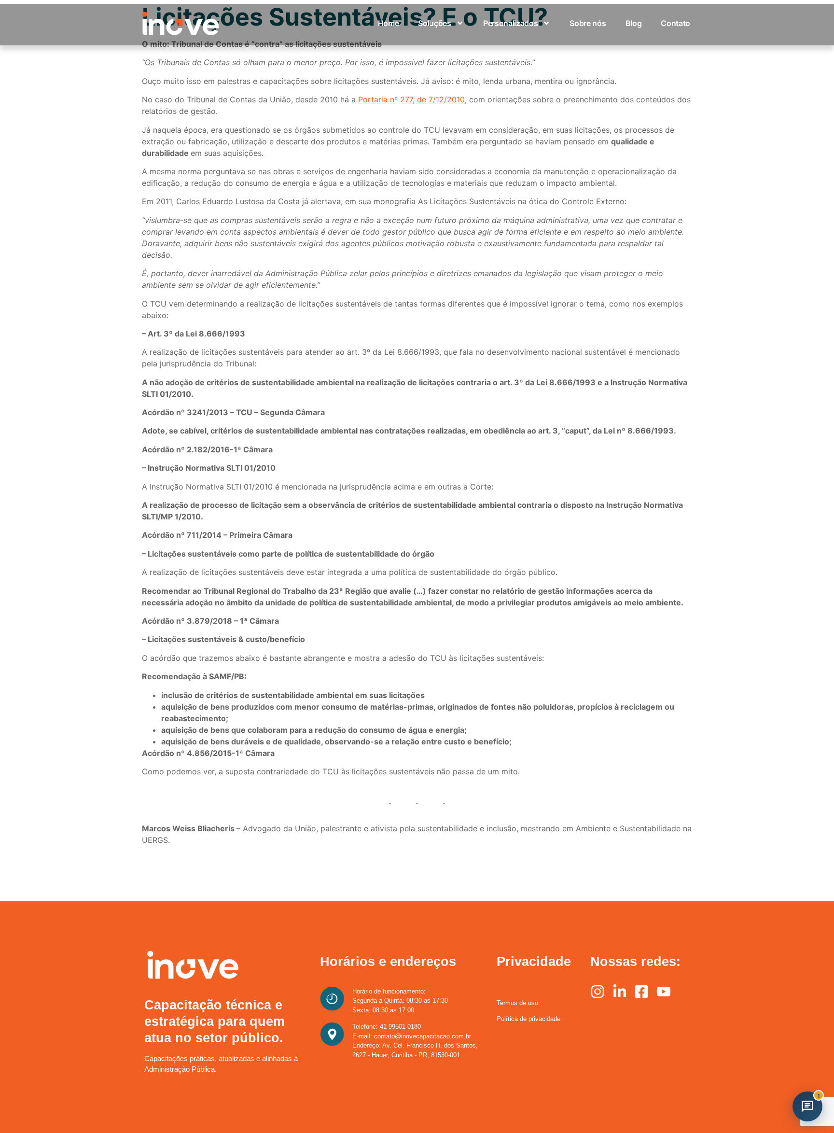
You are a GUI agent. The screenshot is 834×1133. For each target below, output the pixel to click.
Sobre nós (588, 23)
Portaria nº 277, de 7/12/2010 (411, 99)
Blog (634, 23)
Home (388, 23)
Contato (675, 23)
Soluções (434, 23)
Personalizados (510, 23)
